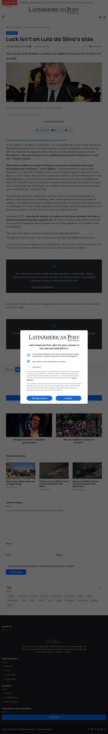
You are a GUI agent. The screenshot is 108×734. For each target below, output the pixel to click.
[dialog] (54, 367)
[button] (54, 367)
